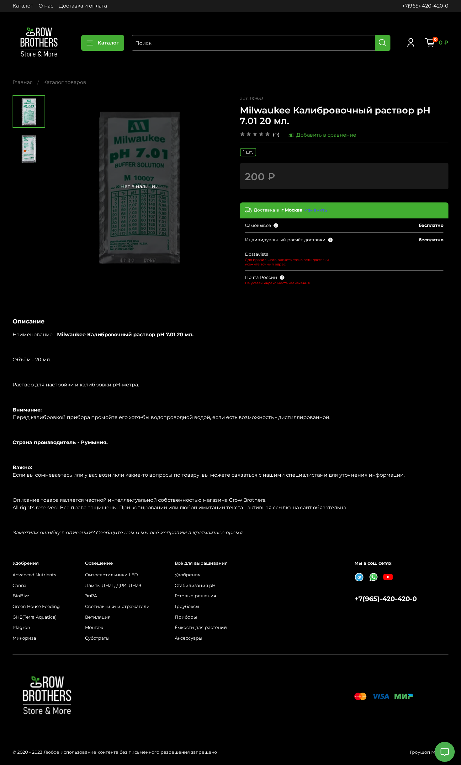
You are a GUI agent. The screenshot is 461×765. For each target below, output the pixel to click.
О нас (46, 6)
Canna (19, 585)
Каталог (23, 6)
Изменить (315, 210)
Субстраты (97, 638)
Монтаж (94, 627)
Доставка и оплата (83, 6)
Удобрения (187, 575)
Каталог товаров (64, 82)
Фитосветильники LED (111, 575)
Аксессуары (188, 638)
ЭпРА (91, 596)
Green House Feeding (36, 606)
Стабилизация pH (195, 585)
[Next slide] (217, 186)
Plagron (21, 627)
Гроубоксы (187, 606)
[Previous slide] (60, 186)
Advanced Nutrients (34, 575)
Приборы (186, 617)
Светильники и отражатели (117, 606)
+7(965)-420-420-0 (425, 6)
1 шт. (248, 152)
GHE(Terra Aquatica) (35, 617)
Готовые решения (195, 596)
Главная (23, 82)
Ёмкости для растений (201, 627)
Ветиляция (97, 617)
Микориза (24, 638)
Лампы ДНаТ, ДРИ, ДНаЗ (113, 585)
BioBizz (21, 596)
